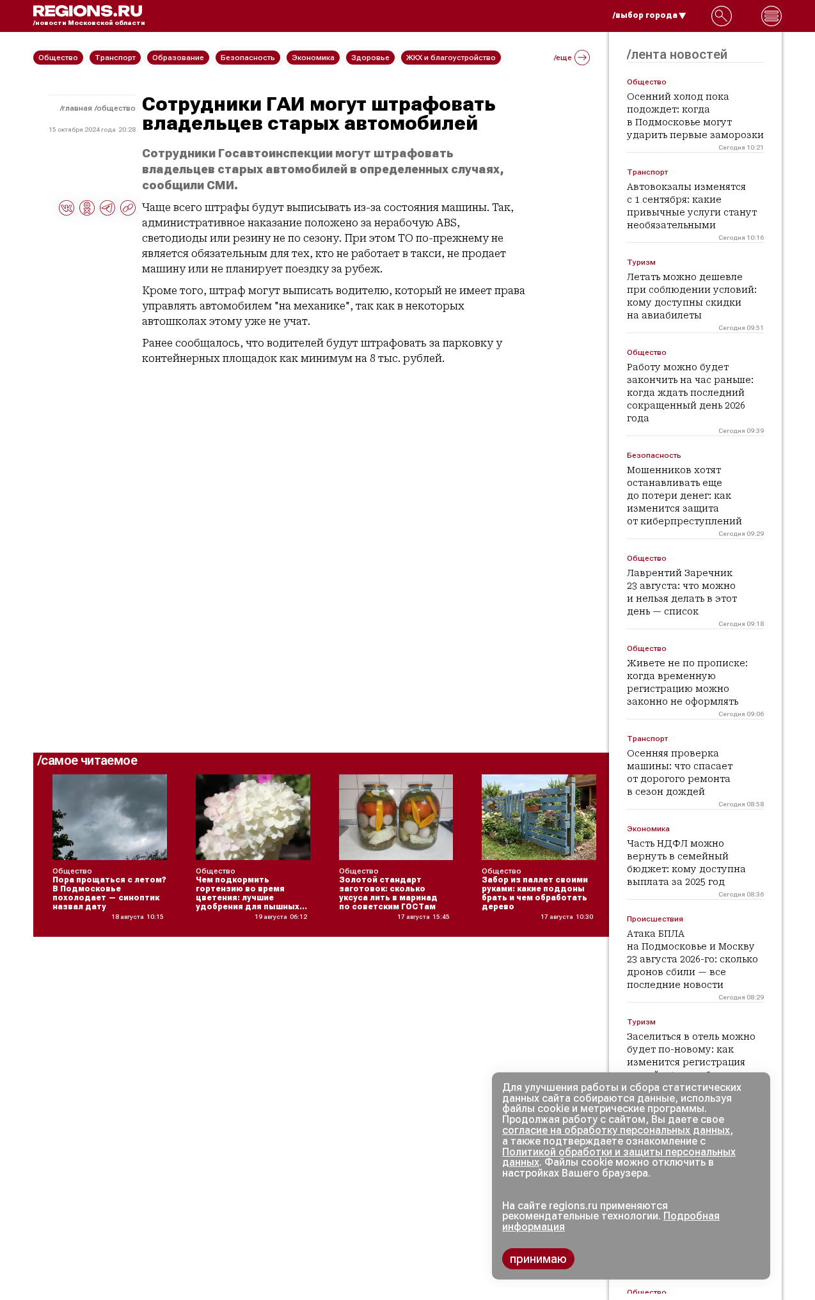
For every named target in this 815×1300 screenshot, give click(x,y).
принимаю (538, 1258)
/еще (563, 57)
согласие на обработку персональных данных (616, 1130)
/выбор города (645, 15)
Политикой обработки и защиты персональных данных (619, 1157)
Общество (116, 108)
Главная (77, 108)
